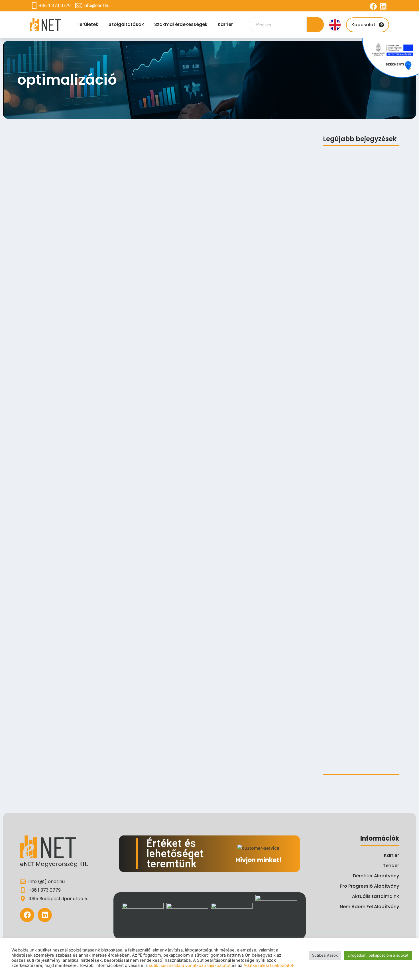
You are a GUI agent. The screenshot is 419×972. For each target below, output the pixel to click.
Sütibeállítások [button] (325, 955)
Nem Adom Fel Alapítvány (369, 906)
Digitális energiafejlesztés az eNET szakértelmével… (361, 588)
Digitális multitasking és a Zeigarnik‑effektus (352, 330)
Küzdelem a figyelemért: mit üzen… (354, 521)
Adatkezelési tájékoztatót (268, 965)
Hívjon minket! (258, 860)
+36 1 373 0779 (55, 5)
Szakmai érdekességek (181, 24)
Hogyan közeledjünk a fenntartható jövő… (347, 608)
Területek (87, 24)
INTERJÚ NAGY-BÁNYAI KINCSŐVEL (359, 662)
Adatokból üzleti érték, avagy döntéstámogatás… (355, 541)
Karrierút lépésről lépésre (350, 715)
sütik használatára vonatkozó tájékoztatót (190, 965)
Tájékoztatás (338, 236)
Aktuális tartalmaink (375, 896)
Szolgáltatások (126, 24)
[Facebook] (373, 6)
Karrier (225, 24)
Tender (391, 865)
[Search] (315, 24)
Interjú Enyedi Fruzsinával (351, 633)
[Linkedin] (383, 6)
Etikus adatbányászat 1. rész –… (358, 758)
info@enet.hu (96, 5)
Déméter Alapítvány (376, 876)
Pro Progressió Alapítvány (369, 886)
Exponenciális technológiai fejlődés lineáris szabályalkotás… (360, 425)
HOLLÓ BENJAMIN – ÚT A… (350, 692)
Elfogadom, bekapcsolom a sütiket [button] (377, 955)
